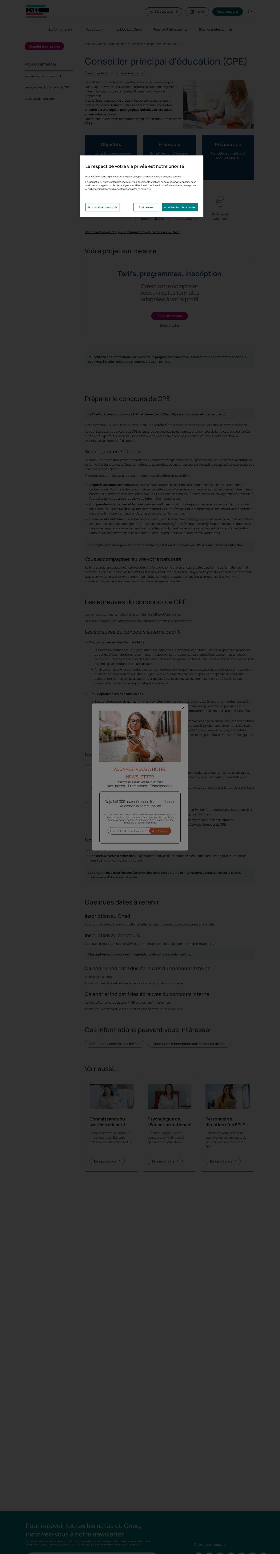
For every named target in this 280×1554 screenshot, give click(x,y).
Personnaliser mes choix (102, 207)
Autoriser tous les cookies (180, 207)
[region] (141, 186)
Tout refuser (146, 207)
